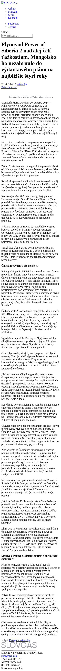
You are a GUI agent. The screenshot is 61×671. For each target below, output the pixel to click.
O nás (11, 14)
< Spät (4, 640)
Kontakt (12, 17)
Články (12, 8)
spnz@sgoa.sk (9, 655)
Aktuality (22, 84)
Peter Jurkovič (9, 87)
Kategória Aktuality (19, 640)
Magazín (12, 11)
